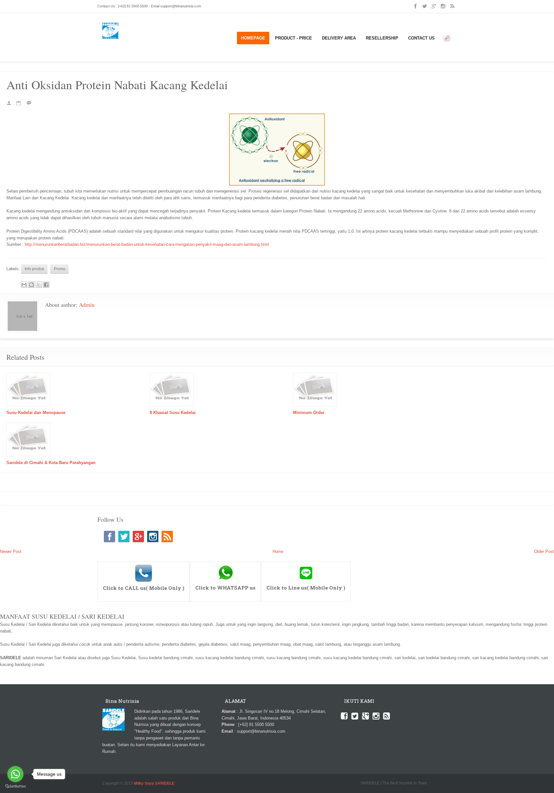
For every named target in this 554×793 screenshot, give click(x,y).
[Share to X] (39, 284)
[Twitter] (124, 536)
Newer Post (10, 551)
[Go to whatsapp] (15, 774)
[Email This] (24, 284)
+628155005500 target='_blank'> (144, 564)
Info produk (133, 41)
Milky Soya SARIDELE (154, 783)
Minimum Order (308, 412)
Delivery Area (339, 38)
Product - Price (293, 38)
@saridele (306, 564)
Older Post (544, 551)
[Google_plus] (138, 536)
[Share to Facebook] (46, 284)
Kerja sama (155, 41)
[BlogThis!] (31, 284)
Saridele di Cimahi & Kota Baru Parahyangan (51, 462)
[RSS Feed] (167, 536)
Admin (87, 304)
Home (116, 41)
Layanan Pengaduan (187, 41)
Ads (106, 41)
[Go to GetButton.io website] (15, 786)
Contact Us (421, 38)
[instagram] (152, 536)
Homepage (253, 38)
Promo (125, 48)
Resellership (382, 38)
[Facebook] (109, 536)
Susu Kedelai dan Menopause (35, 412)
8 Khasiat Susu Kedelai (173, 412)
